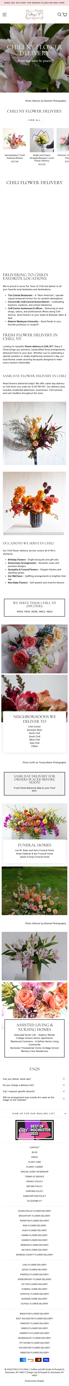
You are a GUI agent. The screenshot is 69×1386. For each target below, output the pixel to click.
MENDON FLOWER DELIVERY (35, 1245)
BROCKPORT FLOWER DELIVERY (34, 1216)
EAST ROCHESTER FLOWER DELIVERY (34, 1318)
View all (34, 120)
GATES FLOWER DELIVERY (34, 1269)
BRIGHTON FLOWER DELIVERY (34, 1313)
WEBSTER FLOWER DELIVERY (34, 1352)
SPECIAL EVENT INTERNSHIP (35, 1171)
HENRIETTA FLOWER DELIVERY (35, 1333)
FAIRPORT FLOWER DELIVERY (34, 1323)
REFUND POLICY (34, 1186)
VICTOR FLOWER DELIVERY (34, 1284)
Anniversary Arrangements (22, 563)
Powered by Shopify (34, 1381)
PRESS (34, 1157)
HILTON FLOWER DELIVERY (34, 1250)
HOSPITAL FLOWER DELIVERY (34, 1294)
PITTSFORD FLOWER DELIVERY (34, 1343)
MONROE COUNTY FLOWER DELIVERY (34, 1254)
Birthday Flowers (17, 559)
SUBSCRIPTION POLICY (34, 1196)
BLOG (34, 1152)
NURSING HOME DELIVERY (34, 1298)
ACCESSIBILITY (34, 1201)
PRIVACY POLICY (34, 1181)
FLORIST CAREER (34, 1167)
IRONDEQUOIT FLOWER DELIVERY (34, 1338)
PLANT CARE (34, 1162)
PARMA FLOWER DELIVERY (35, 1235)
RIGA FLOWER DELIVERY (34, 1225)
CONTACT (35, 1147)
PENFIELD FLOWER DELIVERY (34, 1274)
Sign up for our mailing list (33, 1113)
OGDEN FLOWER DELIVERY (34, 1240)
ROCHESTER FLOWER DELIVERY (34, 1347)
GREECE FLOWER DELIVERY (34, 1328)
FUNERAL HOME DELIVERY (34, 1289)
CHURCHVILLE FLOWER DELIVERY (34, 1211)
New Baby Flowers (17, 582)
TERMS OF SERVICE (34, 1176)
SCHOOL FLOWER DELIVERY (34, 1303)
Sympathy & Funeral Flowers (23, 569)
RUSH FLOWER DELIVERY (34, 1230)
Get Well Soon (15, 576)
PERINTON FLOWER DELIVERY (34, 1220)
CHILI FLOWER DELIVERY (34, 1264)
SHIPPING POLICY (34, 1191)
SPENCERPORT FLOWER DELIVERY (34, 1279)
